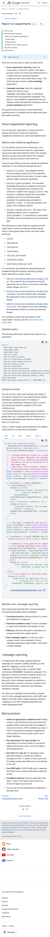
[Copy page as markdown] (41, 24)
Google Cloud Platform (10, 909)
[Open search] (38, 2)
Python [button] (28, 436)
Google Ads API (23, 9)
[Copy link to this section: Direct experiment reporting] (39, 124)
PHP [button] (20, 436)
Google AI (5, 913)
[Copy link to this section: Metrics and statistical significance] (41, 142)
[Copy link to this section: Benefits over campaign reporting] (40, 604)
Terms (4, 926)
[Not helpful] (19, 13)
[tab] (6, 436)
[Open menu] (3, 3)
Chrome (5, 902)
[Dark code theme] (42, 342)
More (37, 436)
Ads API (25, 2)
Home (4, 9)
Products (12, 9)
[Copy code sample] (46, 342)
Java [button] (6, 436)
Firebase (5, 905)
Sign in (44, 3)
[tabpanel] (25, 519)
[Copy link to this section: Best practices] (22, 713)
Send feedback (11, 18)
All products (6, 916)
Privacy (11, 926)
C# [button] (13, 436)
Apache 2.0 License (21, 827)
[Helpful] (16, 13)
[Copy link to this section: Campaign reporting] (29, 655)
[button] (25, 57)
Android (5, 898)
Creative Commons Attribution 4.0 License (18, 825)
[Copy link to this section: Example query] (20, 329)
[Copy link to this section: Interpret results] (22, 389)
